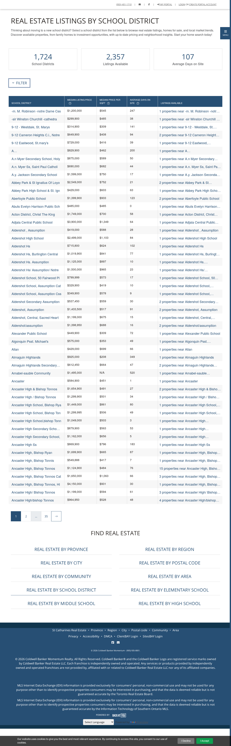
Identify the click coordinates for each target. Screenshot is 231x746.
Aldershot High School (28, 238)
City (124, 630)
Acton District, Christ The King (33, 214)
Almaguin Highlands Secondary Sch (34, 365)
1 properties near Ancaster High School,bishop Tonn (182, 420)
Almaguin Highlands (26, 357)
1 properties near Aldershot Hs (181, 246)
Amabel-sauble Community (31, 373)
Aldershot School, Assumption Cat (36, 285)
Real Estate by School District (61, 590)
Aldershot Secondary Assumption (36, 301)
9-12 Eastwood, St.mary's (30, 142)
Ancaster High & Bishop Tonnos (34, 389)
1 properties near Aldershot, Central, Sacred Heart (185, 317)
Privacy (73, 636)
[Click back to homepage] (7, 4)
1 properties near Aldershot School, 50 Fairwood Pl (187, 277)
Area (176, 630)
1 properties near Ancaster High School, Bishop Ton (188, 412)
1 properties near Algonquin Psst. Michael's (183, 341)
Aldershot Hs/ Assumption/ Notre (35, 269)
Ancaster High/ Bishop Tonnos (33, 492)
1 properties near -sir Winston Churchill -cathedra (188, 119)
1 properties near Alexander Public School (189, 333)
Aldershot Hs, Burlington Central (35, 254)
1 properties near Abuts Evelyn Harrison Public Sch (188, 206)
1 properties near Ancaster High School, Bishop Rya (188, 404)
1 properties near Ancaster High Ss (184, 444)
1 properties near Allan (175, 349)
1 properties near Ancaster (178, 381)
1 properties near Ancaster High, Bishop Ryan (188, 452)
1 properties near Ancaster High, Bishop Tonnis (188, 460)
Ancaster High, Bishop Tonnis (33, 460)
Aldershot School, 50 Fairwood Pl (36, 277)
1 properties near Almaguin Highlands (186, 357)
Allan (15, 349)
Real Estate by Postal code (169, 563)
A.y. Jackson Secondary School (34, 174)
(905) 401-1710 (124, 4)
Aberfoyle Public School (29, 198)
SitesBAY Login (153, 636)
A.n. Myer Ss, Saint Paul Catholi (35, 166)
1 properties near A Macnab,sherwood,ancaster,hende (184, 150)
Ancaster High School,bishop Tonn (36, 420)
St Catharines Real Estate (69, 630)
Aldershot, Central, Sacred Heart (35, 317)
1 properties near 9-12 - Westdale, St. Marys (186, 127)
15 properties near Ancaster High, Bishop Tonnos (189, 468)
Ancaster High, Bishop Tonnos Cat (36, 476)
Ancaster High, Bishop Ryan (32, 452)
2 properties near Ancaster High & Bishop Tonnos (189, 389)
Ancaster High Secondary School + (35, 428)
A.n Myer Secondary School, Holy (36, 158)
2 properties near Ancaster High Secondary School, (182, 436)
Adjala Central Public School (32, 222)
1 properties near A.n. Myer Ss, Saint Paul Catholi (189, 166)
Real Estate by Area (169, 576)
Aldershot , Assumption (28, 230)
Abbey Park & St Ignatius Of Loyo (36, 182)
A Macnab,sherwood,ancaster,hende (36, 150)
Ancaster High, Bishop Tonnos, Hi (36, 484)
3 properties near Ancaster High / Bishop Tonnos (188, 396)
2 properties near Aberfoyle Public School (189, 198)
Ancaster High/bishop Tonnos (33, 500)
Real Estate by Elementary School (170, 590)
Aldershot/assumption (27, 325)
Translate (142, 722)
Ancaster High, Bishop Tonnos (33, 468)
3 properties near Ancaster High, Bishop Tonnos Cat (188, 476)
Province (97, 630)
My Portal (166, 4)
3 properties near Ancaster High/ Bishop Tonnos (188, 492)
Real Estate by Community (61, 576)
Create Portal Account (203, 4)
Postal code (139, 630)
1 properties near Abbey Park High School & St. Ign (189, 190)
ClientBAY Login (127, 636)
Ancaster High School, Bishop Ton (36, 412)
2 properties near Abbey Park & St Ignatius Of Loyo (184, 182)
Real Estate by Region (169, 549)
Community (160, 630)
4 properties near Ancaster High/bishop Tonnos (187, 500)
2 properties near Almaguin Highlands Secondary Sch (186, 365)
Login (182, 4)
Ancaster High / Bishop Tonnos (34, 396)
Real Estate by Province (61, 549)
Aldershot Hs (21, 246)
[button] (225, 33)
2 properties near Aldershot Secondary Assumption (187, 301)
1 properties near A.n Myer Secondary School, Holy (186, 158)
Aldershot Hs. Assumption (30, 261)
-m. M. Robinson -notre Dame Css (36, 111)
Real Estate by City (61, 563)
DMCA (108, 636)
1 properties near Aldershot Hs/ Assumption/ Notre (181, 269)
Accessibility (91, 636)
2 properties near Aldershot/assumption (187, 325)
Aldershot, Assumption (28, 309)
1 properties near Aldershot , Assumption (188, 230)
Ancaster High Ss (24, 444)
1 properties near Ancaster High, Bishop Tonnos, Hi (188, 484)
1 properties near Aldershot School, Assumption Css (184, 293)
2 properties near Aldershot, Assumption (188, 309)
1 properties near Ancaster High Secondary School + (182, 428)
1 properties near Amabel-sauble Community (183, 373)
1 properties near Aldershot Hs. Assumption (181, 261)
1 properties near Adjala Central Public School (187, 222)
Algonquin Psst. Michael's (30, 341)
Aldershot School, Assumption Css (36, 293)
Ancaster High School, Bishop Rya (36, 404)
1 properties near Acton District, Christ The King (186, 214)
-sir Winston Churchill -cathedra (34, 119)
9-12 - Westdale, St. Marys (31, 127)
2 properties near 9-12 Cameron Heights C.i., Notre (188, 134)
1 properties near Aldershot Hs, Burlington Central (189, 254)
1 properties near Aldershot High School (188, 238)
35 (46, 516)
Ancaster (18, 381)
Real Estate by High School (170, 603)
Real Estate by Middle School (61, 603)
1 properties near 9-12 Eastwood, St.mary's (183, 142)
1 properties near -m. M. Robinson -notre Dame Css (188, 111)
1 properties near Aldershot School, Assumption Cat (184, 285)
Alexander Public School (29, 333)
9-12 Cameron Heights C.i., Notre (36, 134)
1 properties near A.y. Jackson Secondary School (189, 174)
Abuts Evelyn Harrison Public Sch (36, 206)
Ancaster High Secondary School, (36, 436)
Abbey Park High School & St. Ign (36, 190)
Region (112, 630)
